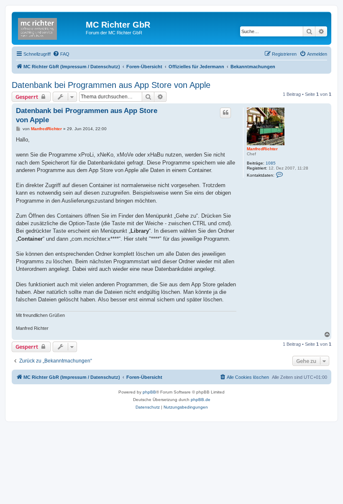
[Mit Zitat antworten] (225, 113)
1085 (271, 163)
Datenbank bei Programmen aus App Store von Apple (111, 85)
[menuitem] (61, 54)
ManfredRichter (262, 149)
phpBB (149, 392)
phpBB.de (200, 399)
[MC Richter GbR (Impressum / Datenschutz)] (50, 27)
